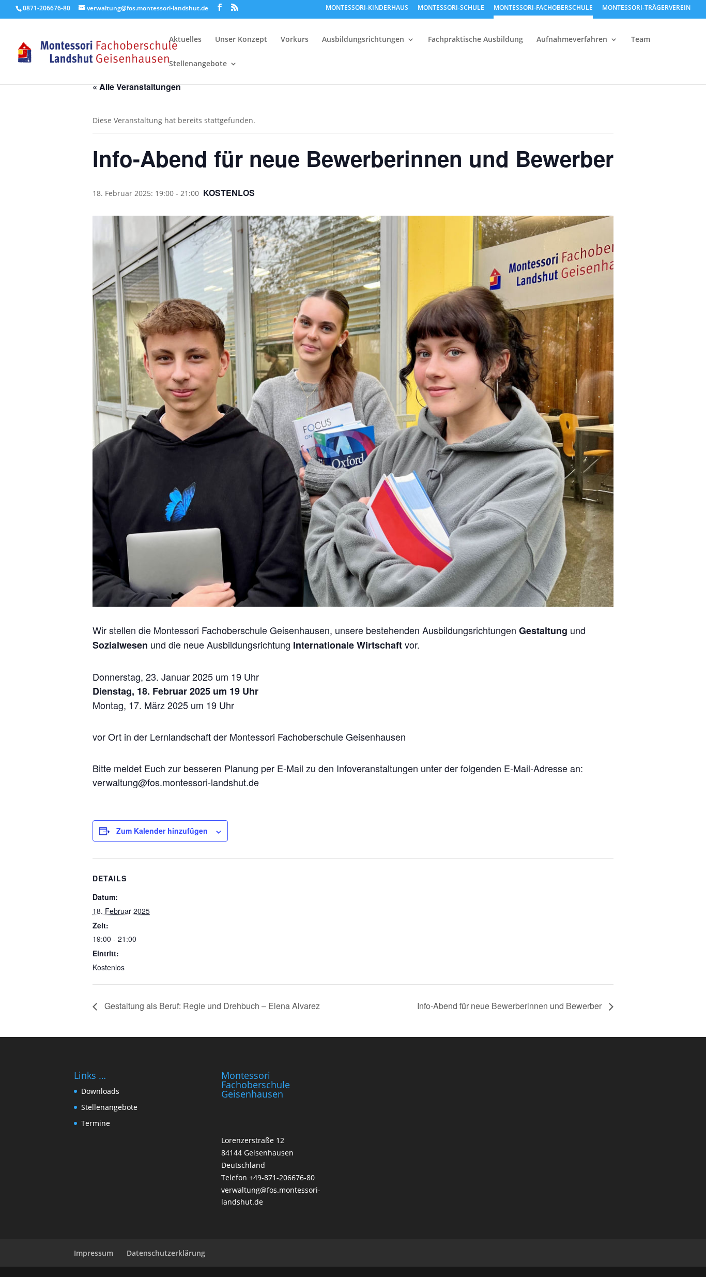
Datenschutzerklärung (166, 1253)
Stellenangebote (109, 1107)
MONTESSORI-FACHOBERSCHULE (543, 8)
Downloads (100, 1091)
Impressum (93, 1253)
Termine (95, 1123)
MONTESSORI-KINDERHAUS (367, 8)
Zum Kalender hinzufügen (162, 830)
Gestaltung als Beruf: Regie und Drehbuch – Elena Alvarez (211, 1006)
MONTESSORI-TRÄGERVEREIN (646, 8)
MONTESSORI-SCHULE (451, 8)
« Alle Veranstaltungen (137, 87)
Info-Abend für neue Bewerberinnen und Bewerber (510, 1006)
